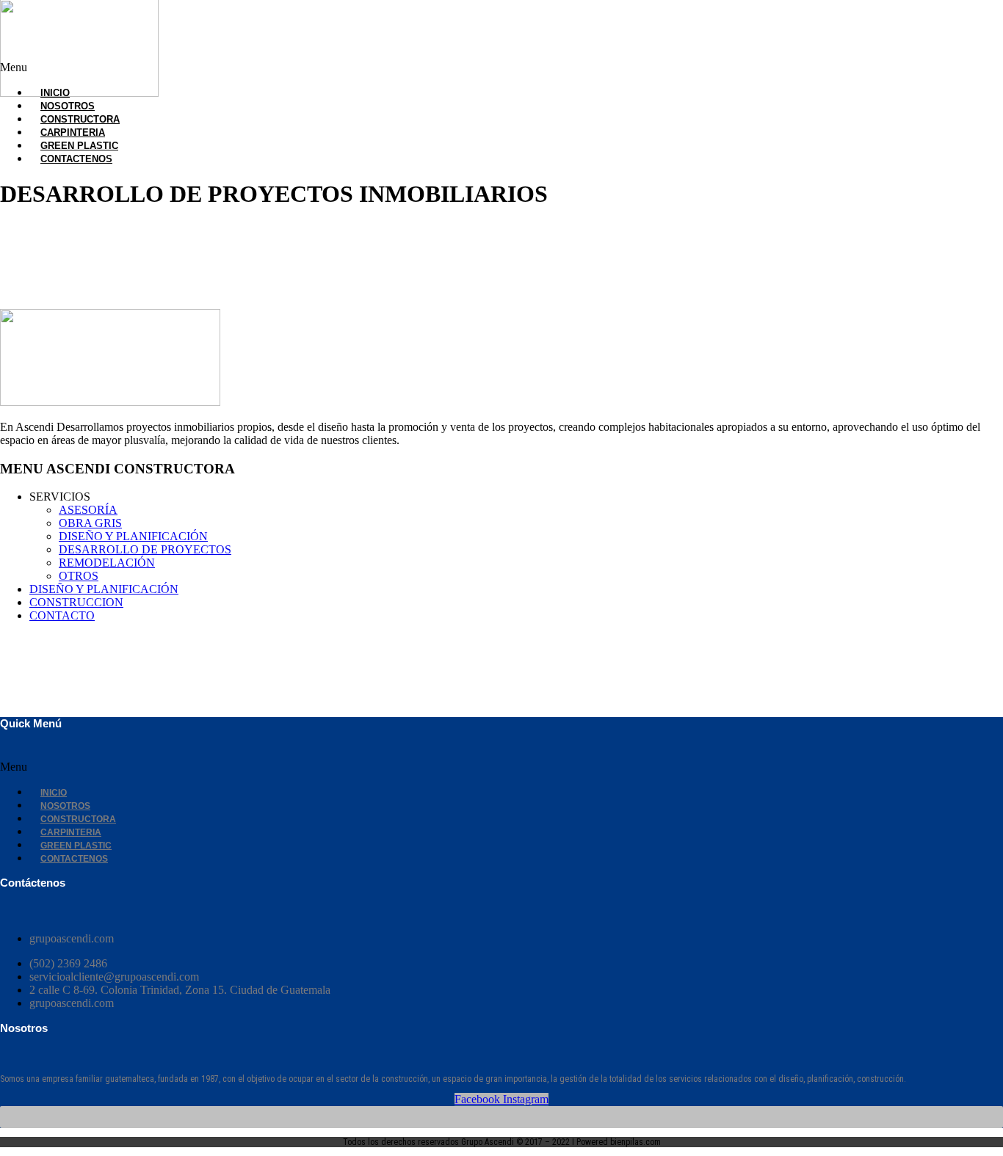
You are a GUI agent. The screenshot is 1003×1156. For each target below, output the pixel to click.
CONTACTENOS (76, 158)
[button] (346, 67)
